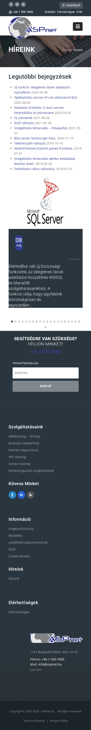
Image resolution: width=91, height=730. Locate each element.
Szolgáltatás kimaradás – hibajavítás (41, 128)
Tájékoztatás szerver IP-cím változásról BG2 (45, 97)
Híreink (14, 578)
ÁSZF (12, 549)
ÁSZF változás (24, 123)
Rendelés (15, 535)
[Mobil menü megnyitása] (77, 26)
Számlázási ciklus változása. (34, 169)
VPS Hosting (17, 457)
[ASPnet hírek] (23, 4)
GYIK (79, 12)
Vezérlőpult (72, 5)
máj (18, 242)
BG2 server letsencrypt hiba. (35, 138)
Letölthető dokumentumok (28, 542)
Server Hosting (19, 464)
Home (67, 50)
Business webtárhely (24, 443)
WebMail (50, 12)
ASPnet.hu (48, 711)
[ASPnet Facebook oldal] (11, 4)
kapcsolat (36, 669)
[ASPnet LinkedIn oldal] (17, 4)
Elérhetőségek (66, 12)
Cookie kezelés (19, 556)
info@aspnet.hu (50, 664)
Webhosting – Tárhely (24, 436)
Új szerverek (23, 118)
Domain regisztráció (23, 450)
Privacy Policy (59, 721)
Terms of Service (34, 721)
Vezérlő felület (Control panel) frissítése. (43, 148)
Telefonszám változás (30, 143)
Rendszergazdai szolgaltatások (31, 470)
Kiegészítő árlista (21, 529)
